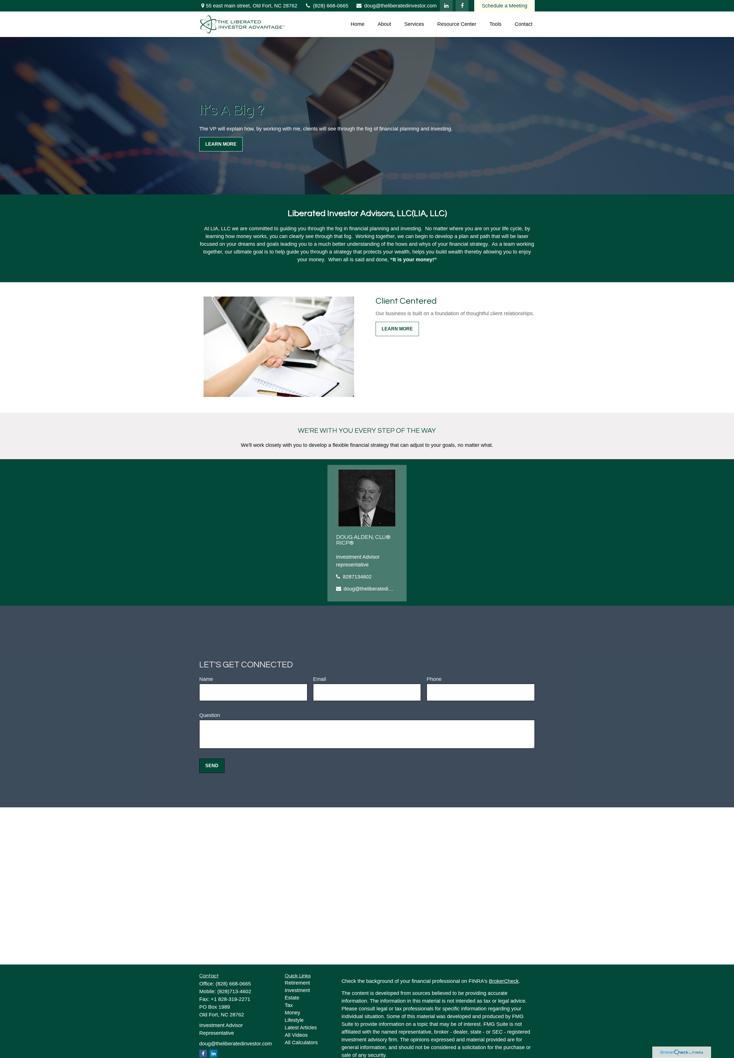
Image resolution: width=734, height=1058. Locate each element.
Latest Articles (301, 1027)
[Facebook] (462, 5)
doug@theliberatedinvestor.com (400, 6)
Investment (297, 990)
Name (206, 679)
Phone (434, 679)
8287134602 (357, 577)
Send (211, 765)
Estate (292, 998)
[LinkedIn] (446, 5)
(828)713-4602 (234, 991)
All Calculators (301, 1042)
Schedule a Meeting (504, 6)
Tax (289, 1005)
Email (319, 679)
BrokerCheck (504, 981)
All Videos (296, 1035)
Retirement (297, 983)
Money (292, 1013)
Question (209, 715)
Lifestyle (294, 1020)
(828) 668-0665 (330, 6)
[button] (357, 24)
